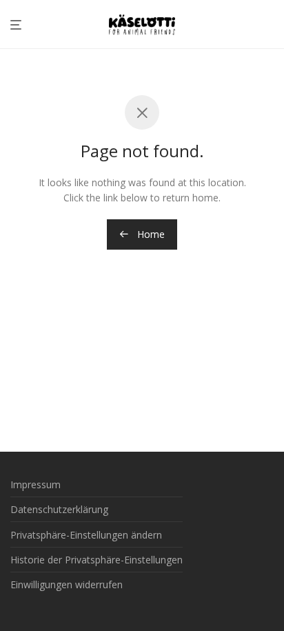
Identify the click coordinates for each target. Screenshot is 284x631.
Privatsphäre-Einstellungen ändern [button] (86, 534)
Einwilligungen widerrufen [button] (66, 584)
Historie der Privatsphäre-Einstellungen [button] (96, 559)
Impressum (35, 484)
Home (149, 234)
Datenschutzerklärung (59, 509)
